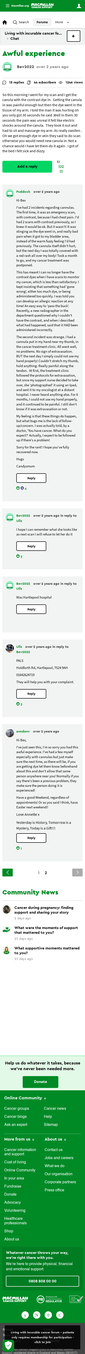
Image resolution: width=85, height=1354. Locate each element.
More (15, 6)
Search (24, 22)
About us (11, 1239)
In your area (14, 1178)
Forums (42, 22)
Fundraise (12, 1186)
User (78, 6)
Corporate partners (60, 1182)
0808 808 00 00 (42, 1281)
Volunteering (15, 1211)
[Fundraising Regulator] (49, 1299)
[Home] (42, 5)
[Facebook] (25, 1314)
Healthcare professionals (15, 1221)
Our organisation (58, 1174)
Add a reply (27, 166)
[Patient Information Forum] (76, 1299)
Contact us (54, 1150)
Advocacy (12, 1203)
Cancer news (55, 1109)
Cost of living (15, 1162)
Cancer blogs (15, 1117)
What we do (54, 1166)
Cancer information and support (20, 1152)
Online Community (23, 1098)
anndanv (23, 731)
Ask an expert (15, 1125)
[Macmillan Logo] (15, 1299)
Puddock (23, 191)
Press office (54, 1190)
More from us (17, 1139)
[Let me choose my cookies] (8, 1346)
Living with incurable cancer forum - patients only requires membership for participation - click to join (42, 1337)
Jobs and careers (59, 1158)
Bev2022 (25, 67)
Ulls (19, 521)
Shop (8, 1231)
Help (48, 1117)
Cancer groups (16, 1109)
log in (61, 169)
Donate (40, 1082)
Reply (31, 478)
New (73, 36)
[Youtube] (48, 1314)
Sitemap (51, 1125)
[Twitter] (36, 1314)
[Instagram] (60, 1314)
